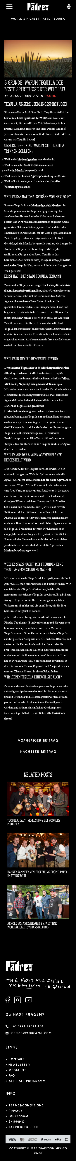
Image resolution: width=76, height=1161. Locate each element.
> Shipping (15, 1121)
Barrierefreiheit (23, 1127)
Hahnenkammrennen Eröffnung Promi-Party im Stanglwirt (37, 874)
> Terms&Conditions (25, 1105)
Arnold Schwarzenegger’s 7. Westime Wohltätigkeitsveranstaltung (32, 925)
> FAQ (10, 1075)
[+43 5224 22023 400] (24, 1026)
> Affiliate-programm (26, 1081)
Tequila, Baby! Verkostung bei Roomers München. (33, 822)
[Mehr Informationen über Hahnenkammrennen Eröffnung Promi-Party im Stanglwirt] (38, 850)
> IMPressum (17, 1116)
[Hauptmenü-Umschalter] (9, 6)
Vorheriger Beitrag (38, 740)
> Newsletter (18, 1064)
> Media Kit (16, 1070)
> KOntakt (15, 1059)
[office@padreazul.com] (28, 1033)
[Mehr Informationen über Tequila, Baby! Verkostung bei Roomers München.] (38, 798)
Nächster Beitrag (38, 751)
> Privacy (14, 1111)
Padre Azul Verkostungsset (35, 661)
